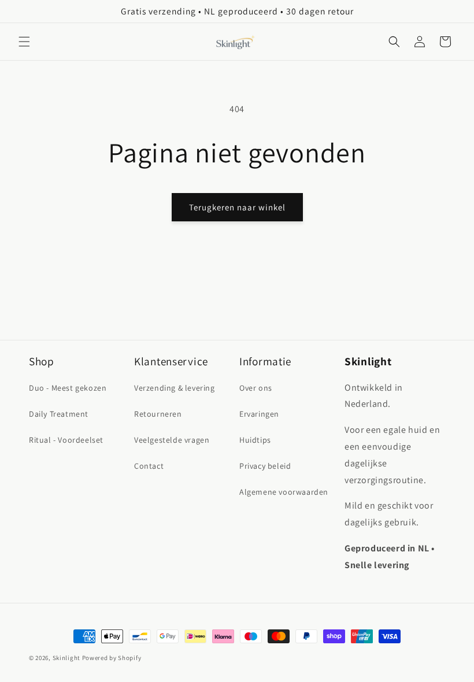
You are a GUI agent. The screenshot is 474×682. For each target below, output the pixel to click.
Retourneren (158, 414)
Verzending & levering (174, 388)
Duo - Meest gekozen (67, 388)
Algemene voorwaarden (283, 492)
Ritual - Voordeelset (66, 440)
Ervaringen (259, 414)
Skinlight (66, 658)
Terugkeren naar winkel (237, 207)
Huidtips (255, 440)
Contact (149, 466)
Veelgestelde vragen (171, 440)
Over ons (255, 388)
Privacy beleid (265, 466)
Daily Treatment (58, 414)
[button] (24, 41)
